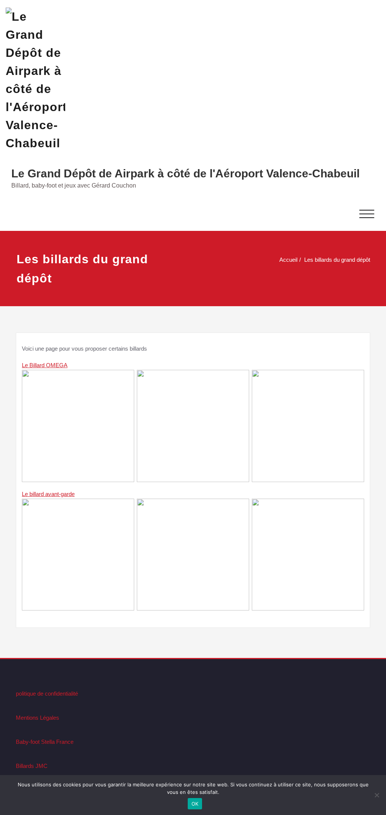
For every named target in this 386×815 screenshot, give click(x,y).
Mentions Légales (37, 717)
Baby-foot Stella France (45, 742)
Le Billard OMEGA (44, 365)
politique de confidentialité (47, 693)
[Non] (376, 795)
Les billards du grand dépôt (337, 259)
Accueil (288, 259)
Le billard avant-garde (48, 494)
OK (195, 804)
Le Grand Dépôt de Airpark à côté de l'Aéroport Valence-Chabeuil (185, 173)
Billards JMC (31, 766)
